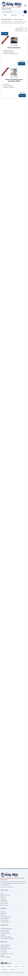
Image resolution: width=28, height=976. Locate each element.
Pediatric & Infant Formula (7, 953)
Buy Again (3, 898)
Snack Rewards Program (6, 928)
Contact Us (3, 915)
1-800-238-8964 (8, 887)
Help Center (3, 913)
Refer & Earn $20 (5, 931)
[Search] (25, 11)
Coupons (3, 935)
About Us (3, 911)
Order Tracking (4, 902)
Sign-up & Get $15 (5, 930)
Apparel (2, 955)
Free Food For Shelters (6, 936)
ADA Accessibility (5, 920)
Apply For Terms (4, 905)
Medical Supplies (5, 946)
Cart (23, 15)
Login (2, 893)
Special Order (21, 63)
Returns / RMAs (4, 903)
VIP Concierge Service (6, 916)
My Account (14, 15)
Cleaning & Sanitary (5, 945)
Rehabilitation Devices (6, 948)
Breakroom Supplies (6, 957)
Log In (5, 15)
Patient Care (4, 950)
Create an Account (5, 895)
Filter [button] (5, 33)
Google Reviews (7, 922)
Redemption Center (5, 933)
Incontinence (4, 951)
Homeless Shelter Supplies (7, 938)
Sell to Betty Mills (5, 918)
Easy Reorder (4, 900)
